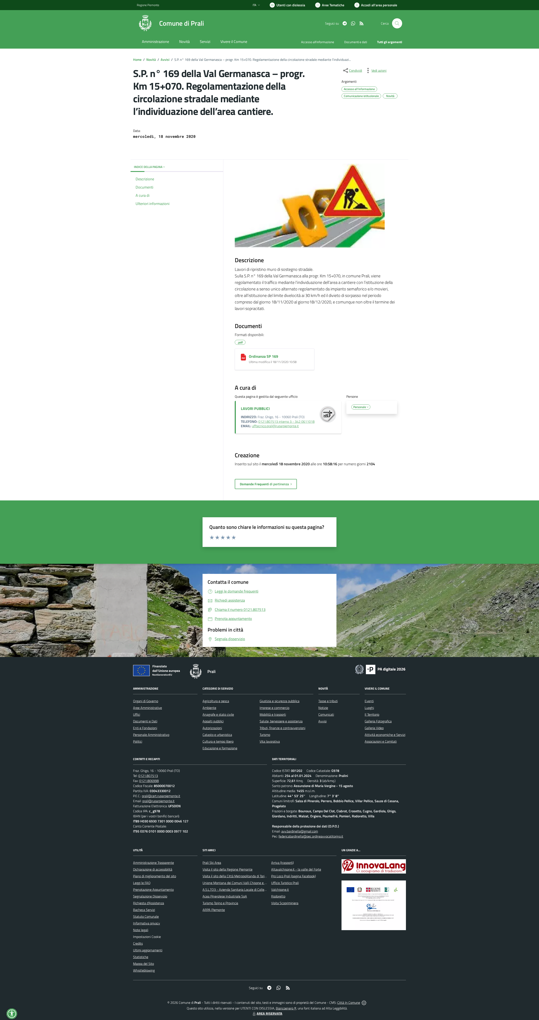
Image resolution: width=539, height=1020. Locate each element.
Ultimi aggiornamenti (147, 950)
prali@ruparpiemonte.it (158, 800)
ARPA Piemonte (214, 909)
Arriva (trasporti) (282, 862)
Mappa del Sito (143, 963)
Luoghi (369, 707)
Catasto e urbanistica (217, 734)
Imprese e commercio (274, 707)
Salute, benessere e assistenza (281, 721)
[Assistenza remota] (364, 1002)
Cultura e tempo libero (218, 741)
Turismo (265, 734)
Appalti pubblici (213, 721)
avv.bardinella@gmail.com (299, 831)
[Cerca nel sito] (397, 23)
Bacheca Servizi (144, 909)
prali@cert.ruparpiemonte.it (161, 795)
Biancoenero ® (286, 1008)
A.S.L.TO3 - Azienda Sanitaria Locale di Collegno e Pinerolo (243, 889)
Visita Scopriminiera (284, 903)
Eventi (369, 700)
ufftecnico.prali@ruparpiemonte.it (275, 425)
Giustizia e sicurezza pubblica (279, 700)
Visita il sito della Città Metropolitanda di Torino (235, 876)
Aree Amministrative (147, 707)
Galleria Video (374, 727)
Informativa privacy (146, 923)
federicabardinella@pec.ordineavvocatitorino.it (311, 836)
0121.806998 (149, 780)
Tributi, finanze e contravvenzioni (282, 727)
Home (137, 59)
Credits (138, 943)
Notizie (323, 707)
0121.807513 (148, 775)
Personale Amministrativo (151, 734)
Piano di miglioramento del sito (154, 876)
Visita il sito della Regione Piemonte (227, 869)
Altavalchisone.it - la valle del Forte (296, 869)
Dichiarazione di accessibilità (152, 869)
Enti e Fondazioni (145, 727)
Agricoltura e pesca (216, 700)
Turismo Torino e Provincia (220, 903)
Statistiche (140, 956)
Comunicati (326, 714)
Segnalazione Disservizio (150, 896)
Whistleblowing (144, 970)
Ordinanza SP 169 (263, 356)
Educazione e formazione (220, 748)
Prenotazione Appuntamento (153, 889)
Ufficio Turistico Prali (285, 882)
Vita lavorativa (270, 741)
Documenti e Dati (145, 721)
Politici (137, 741)
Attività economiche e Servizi (385, 734)
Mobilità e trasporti (273, 714)
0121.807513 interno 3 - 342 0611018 (286, 421)
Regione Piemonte (148, 5)
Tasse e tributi (328, 700)
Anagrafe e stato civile (218, 714)
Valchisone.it (280, 889)
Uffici (136, 714)
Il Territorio (372, 714)
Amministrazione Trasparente (153, 862)
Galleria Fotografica (378, 721)
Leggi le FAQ (142, 882)
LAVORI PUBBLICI (255, 408)
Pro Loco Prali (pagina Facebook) (293, 876)
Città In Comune (348, 1002)
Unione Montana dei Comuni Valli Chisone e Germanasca (242, 882)
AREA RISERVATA (269, 1013)
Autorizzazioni (212, 727)
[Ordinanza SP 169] (243, 357)
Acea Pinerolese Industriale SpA (225, 896)
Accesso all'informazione (317, 42)
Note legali (140, 929)
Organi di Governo (145, 700)
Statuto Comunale (146, 916)
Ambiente (209, 707)
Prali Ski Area (212, 862)
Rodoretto (278, 896)
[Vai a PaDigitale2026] (380, 669)
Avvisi (165, 59)
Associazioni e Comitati (381, 741)
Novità (151, 59)
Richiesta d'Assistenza (148, 903)
